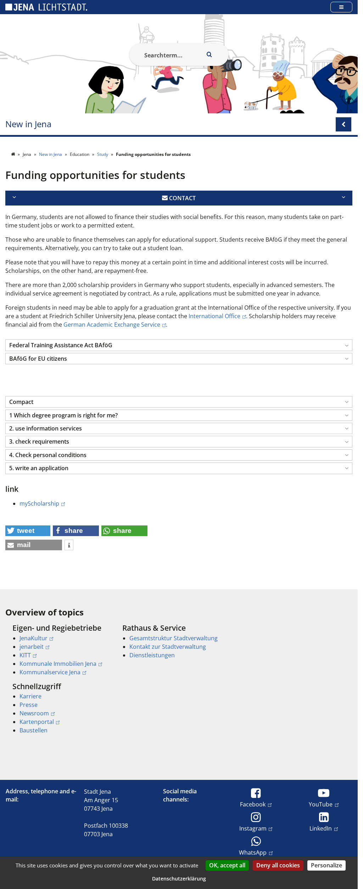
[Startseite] (13, 154)
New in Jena (28, 124)
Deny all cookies (278, 865)
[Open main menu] (341, 7)
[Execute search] (209, 54)
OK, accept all (227, 865)
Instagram (253, 828)
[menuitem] (57, 650)
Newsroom (34, 713)
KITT (25, 655)
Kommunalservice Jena (49, 672)
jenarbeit (31, 647)
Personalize (326, 865)
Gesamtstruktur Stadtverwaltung (173, 638)
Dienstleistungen (152, 655)
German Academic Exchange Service (111, 324)
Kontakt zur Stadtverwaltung (167, 647)
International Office (214, 316)
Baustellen (33, 730)
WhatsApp (253, 852)
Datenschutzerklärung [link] (179, 878)
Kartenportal (36, 722)
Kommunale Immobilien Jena (57, 664)
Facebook (253, 804)
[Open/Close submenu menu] (343, 124)
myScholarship (39, 503)
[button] (179, 345)
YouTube (321, 804)
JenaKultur (33, 638)
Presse (28, 705)
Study (103, 154)
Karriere (30, 696)
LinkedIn (320, 828)
